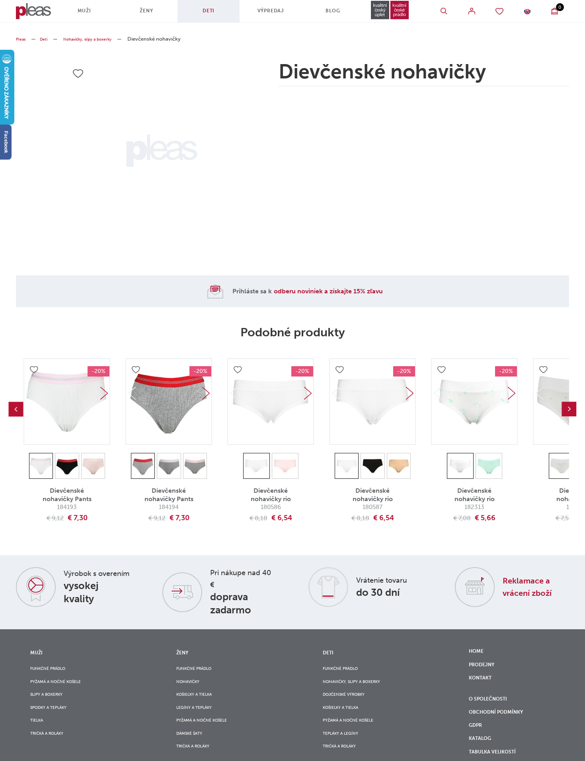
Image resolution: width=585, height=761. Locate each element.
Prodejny (484, 669)
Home (478, 652)
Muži (91, 14)
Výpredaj (264, 14)
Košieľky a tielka (199, 702)
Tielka (38, 734)
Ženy (148, 14)
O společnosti (493, 712)
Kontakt (483, 685)
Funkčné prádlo (53, 669)
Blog (321, 14)
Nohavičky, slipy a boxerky (100, 39)
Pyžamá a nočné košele (62, 686)
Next (104, 393)
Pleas (22, 39)
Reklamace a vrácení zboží (534, 586)
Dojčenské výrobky (350, 702)
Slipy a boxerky (51, 702)
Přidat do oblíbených (35, 371)
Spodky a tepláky (54, 718)
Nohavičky (191, 686)
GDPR (478, 745)
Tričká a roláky (52, 750)
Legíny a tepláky (199, 718)
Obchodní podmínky (502, 728)
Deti (206, 14)
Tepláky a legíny (345, 750)
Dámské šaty (193, 750)
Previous (16, 409)
